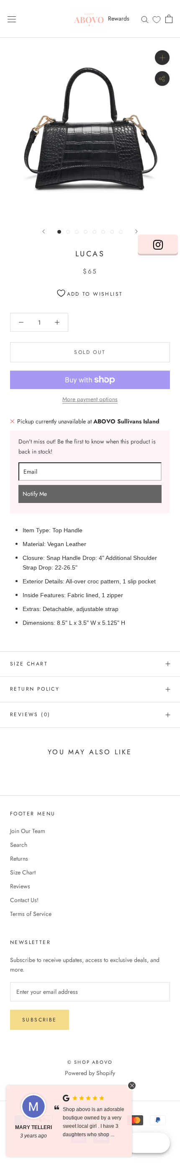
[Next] (136, 231)
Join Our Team (27, 831)
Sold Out (89, 352)
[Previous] (43, 231)
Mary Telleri (33, 1127)
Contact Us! (24, 900)
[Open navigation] (12, 18)
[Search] (145, 18)
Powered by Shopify (90, 1073)
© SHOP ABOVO (90, 1062)
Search (18, 845)
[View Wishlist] (156, 19)
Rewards (118, 18)
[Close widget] (131, 1085)
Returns (19, 858)
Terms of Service (30, 914)
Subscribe (39, 1020)
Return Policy (34, 689)
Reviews (20, 886)
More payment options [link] (90, 399)
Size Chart (29, 664)
